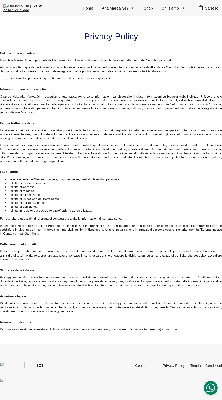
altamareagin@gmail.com (47, 161)
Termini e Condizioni (206, 366)
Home (88, 8)
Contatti (141, 366)
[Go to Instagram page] (40, 365)
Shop (148, 8)
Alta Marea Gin (115, 8)
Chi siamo (170, 8)
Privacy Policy (174, 366)
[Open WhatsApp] (211, 388)
